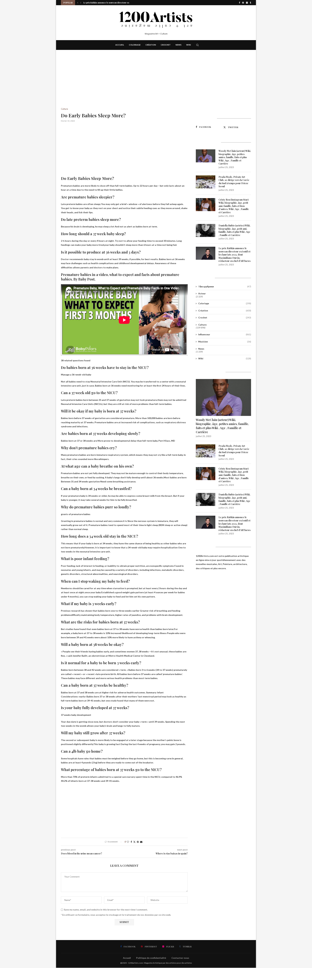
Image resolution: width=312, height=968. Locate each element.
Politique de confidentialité (151, 957)
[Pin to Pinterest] (138, 841)
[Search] (197, 45)
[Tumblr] (250, 2)
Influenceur (224, 334)
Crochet (166, 45)
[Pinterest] (243, 2)
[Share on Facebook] (131, 841)
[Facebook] (239, 2)
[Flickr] (247, 2)
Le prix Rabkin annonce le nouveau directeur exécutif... (109, 2)
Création (150, 45)
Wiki (188, 45)
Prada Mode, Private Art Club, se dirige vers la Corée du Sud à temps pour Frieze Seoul (234, 181)
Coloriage (135, 45)
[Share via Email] (141, 841)
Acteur (202, 293)
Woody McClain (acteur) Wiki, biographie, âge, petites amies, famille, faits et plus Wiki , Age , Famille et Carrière (235, 157)
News (178, 45)
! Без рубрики (224, 286)
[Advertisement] (124, 83)
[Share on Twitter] (134, 841)
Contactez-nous (180, 957)
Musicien (224, 341)
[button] (77, 2)
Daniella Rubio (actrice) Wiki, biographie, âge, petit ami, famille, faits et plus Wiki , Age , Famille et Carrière (234, 230)
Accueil (119, 45)
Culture (202, 324)
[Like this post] (128, 841)
